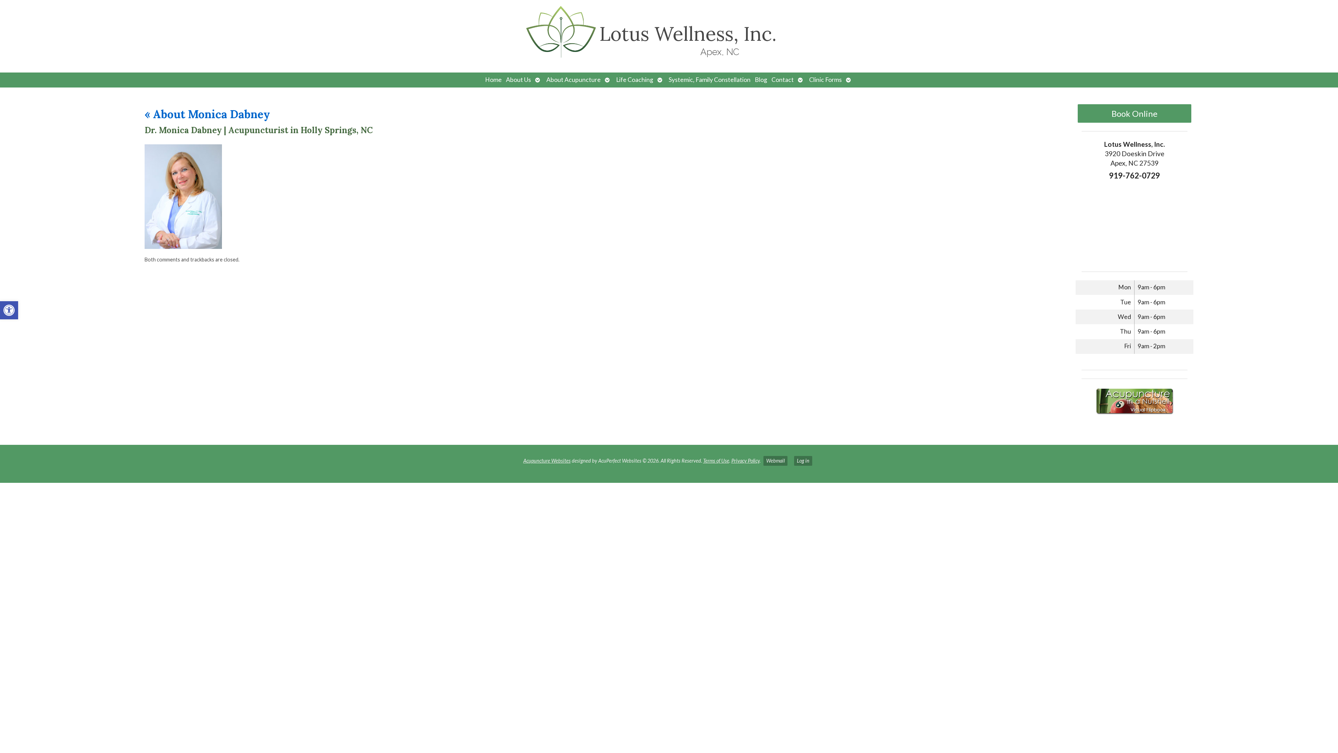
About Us (518, 79)
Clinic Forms (825, 79)
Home (493, 79)
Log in (803, 461)
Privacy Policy (745, 461)
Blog (761, 79)
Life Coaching (634, 79)
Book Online (1135, 113)
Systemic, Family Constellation (710, 79)
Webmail (775, 461)
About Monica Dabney (207, 114)
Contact (782, 79)
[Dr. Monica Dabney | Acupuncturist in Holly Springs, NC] (183, 246)
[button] (9, 310)
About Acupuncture (573, 79)
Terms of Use (716, 461)
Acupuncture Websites (547, 461)
